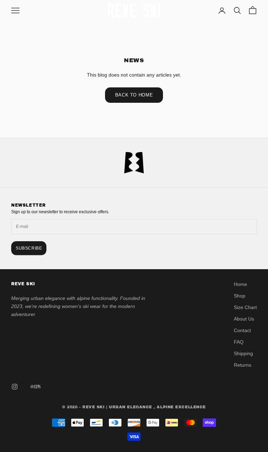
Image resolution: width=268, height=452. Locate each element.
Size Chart (245, 307)
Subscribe (29, 248)
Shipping (243, 353)
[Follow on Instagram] (14, 386)
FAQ (239, 342)
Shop (239, 296)
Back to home (134, 95)
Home (240, 284)
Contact (242, 330)
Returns (242, 365)
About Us (244, 319)
